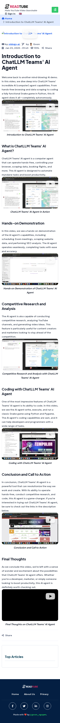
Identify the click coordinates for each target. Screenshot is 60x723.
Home (15, 694)
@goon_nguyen (38, 714)
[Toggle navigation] (55, 10)
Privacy (44, 694)
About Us (29, 694)
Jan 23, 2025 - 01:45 (16, 47)
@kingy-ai (14, 44)
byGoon (33, 44)
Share (48, 47)
